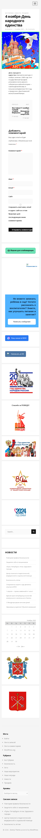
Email (11, 188)
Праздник (25, 13)
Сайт (11, 196)
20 (34, 634)
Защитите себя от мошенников (17, 562)
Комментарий (15, 151)
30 (16, 641)
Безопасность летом (13, 580)
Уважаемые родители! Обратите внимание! (21, 607)
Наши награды (9, 775)
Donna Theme (15, 830)
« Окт (18, 646)
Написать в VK (17, 354)
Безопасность (9, 764)
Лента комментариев (12, 746)
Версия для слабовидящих (22, 250)
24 (20, 638)
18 (25, 634)
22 (12, 638)
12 (29, 630)
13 (34, 630)
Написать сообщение (22, 322)
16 (16, 634)
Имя (11, 179)
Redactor (10, 29)
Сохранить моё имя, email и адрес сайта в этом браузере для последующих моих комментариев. (20, 214)
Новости (18, 13)
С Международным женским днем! (18, 602)
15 (12, 634)
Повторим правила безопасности (17, 558)
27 (34, 638)
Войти (6, 738)
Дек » (23, 646)
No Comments (30, 29)
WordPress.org (9, 750)
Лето (6, 768)
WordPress (34, 830)
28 (7, 641)
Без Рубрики (9, 13)
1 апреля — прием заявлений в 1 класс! (19, 591)
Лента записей (9, 742)
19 (29, 634)
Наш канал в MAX (18, 338)
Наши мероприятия (11, 771)
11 (25, 630)
